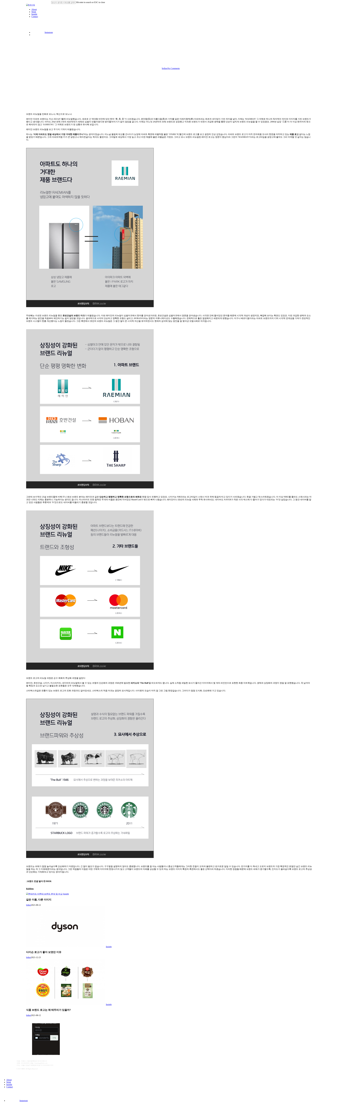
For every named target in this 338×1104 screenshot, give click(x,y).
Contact (9, 1087)
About (9, 1080)
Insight (169, 54)
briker (165, 68)
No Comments (174, 68)
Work (8, 1082)
